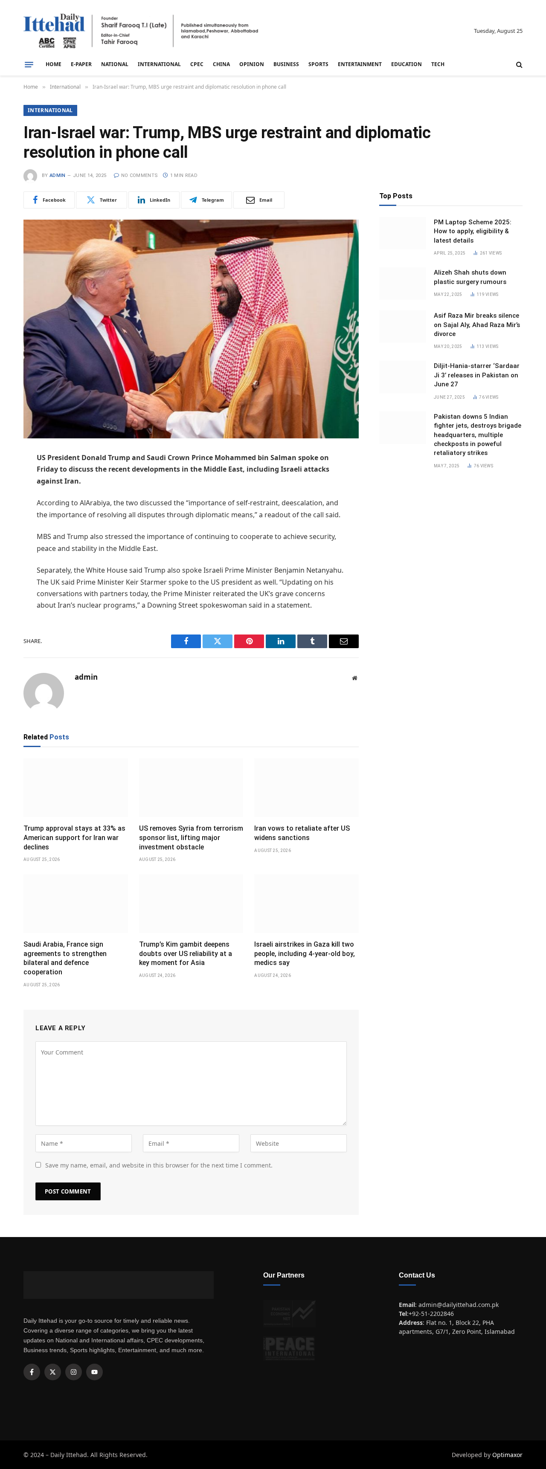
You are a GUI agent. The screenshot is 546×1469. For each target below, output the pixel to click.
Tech (437, 64)
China (221, 64)
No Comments (139, 175)
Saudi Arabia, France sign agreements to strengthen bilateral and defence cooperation (65, 958)
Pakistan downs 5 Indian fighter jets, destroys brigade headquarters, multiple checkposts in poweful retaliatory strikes (477, 435)
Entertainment (360, 64)
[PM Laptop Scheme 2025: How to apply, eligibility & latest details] (402, 233)
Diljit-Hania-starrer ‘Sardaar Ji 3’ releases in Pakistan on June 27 (477, 375)
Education (406, 64)
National (114, 64)
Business (286, 64)
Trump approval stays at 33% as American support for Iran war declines (74, 837)
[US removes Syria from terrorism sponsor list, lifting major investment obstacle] (191, 787)
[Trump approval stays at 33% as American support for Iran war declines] (75, 787)
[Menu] (29, 64)
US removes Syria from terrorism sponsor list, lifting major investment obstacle (191, 837)
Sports (318, 64)
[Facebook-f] (31, 1372)
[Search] (518, 64)
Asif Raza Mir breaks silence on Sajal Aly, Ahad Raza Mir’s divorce (477, 325)
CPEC (196, 64)
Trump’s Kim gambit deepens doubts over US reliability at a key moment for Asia (185, 953)
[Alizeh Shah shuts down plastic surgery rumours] (402, 283)
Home (53, 64)
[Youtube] (94, 1372)
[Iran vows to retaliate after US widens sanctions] (306, 787)
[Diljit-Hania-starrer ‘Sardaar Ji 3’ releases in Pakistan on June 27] (402, 377)
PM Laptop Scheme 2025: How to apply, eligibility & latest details (472, 231)
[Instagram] (73, 1372)
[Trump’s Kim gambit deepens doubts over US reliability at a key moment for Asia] (191, 903)
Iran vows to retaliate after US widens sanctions (302, 833)
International (159, 64)
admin (57, 175)
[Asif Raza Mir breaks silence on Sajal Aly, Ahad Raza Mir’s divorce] (402, 326)
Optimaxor (507, 1455)
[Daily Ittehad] (140, 31)
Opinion (251, 64)
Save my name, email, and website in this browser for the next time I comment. (159, 1165)
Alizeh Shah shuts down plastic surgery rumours (470, 277)
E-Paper (81, 64)
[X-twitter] (52, 1372)
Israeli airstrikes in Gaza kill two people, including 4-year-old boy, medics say (304, 953)
